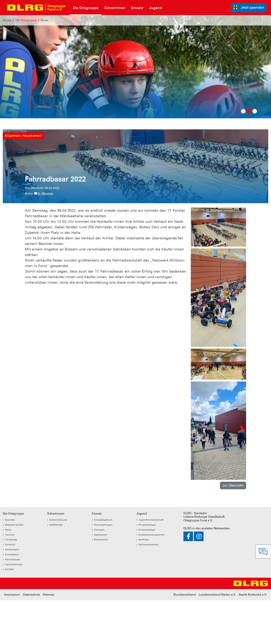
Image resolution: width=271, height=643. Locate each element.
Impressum (12, 594)
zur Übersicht (233, 485)
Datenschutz (31, 594)
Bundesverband (184, 594)
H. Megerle (45, 193)
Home (7, 20)
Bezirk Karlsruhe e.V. (253, 594)
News (44, 20)
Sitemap (48, 594)
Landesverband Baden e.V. (217, 594)
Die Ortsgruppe (26, 20)
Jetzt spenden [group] (252, 7)
